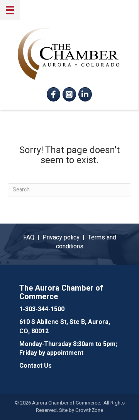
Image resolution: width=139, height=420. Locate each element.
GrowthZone (89, 410)
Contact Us (35, 365)
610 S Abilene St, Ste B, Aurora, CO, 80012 (64, 326)
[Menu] (10, 10)
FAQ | (32, 237)
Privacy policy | (65, 237)
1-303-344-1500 (41, 309)
